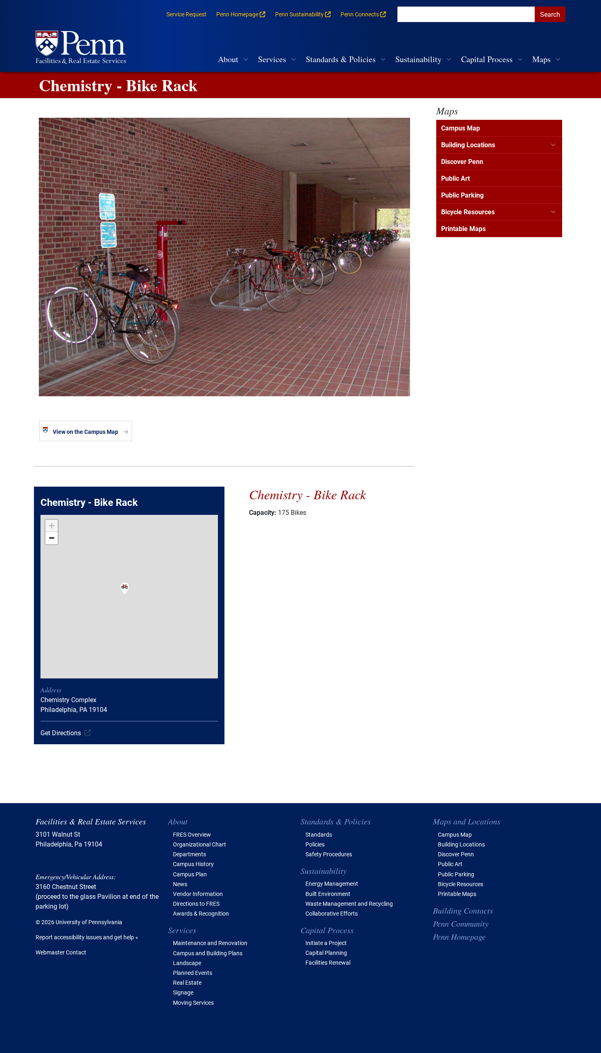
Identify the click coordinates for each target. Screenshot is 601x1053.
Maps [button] (541, 59)
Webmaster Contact (61, 952)
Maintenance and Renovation (210, 943)
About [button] (228, 59)
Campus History (193, 864)
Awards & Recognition (201, 913)
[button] (124, 593)
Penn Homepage (459, 936)
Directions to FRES (196, 903)
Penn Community (461, 923)
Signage (183, 992)
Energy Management (331, 883)
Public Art (455, 178)
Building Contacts (463, 910)
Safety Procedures (328, 854)
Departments (189, 854)
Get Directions (60, 732)
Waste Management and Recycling (349, 903)
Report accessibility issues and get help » (87, 937)
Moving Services (193, 1002)
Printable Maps (463, 228)
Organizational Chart (199, 844)
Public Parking (462, 195)
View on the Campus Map (85, 432)
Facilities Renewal (327, 962)
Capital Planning (326, 952)
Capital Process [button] (487, 59)
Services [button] (272, 59)
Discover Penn (462, 161)
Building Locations (468, 144)
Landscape (187, 963)
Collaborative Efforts (331, 913)
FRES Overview (192, 834)
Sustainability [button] (418, 59)
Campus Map (460, 127)
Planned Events (192, 973)
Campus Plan (190, 874)
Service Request (186, 14)
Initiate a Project (326, 943)
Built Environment (327, 894)
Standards (318, 834)
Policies (315, 844)
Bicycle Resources (468, 211)
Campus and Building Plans (207, 953)
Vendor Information (198, 894)
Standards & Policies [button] (341, 59)
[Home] (84, 48)
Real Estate (187, 982)
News (180, 884)
